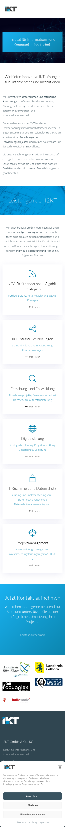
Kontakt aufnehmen (32, 635)
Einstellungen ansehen (32, 814)
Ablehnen (33, 805)
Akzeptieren (32, 796)
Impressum (44, 822)
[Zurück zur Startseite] (11, 9)
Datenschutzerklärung (27, 822)
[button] (60, 767)
